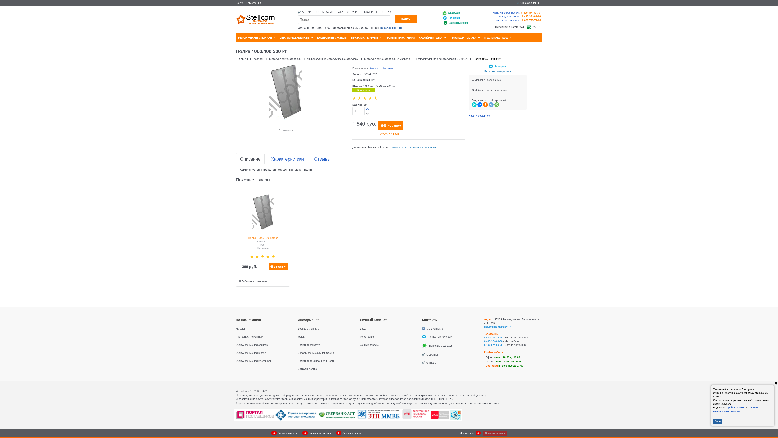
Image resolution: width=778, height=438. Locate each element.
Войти (239, 2)
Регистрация (253, 2)
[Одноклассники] (485, 104)
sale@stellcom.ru (391, 28)
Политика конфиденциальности (736, 409)
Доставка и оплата (329, 12)
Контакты (388, 12)
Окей (718, 421)
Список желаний (351, 433)
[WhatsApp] (496, 104)
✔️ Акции (304, 12)
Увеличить (288, 130)
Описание (250, 158)
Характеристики (287, 158)
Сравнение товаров (320, 433)
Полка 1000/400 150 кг (263, 238)
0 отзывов (388, 68)
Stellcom (373, 68)
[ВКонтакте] (479, 104)
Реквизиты (369, 12)
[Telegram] (491, 104)
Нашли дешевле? (479, 115)
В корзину (392, 125)
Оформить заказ (495, 433)
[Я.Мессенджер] (474, 104)
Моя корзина (467, 433)
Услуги (352, 12)
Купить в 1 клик (389, 134)
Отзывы (322, 158)
